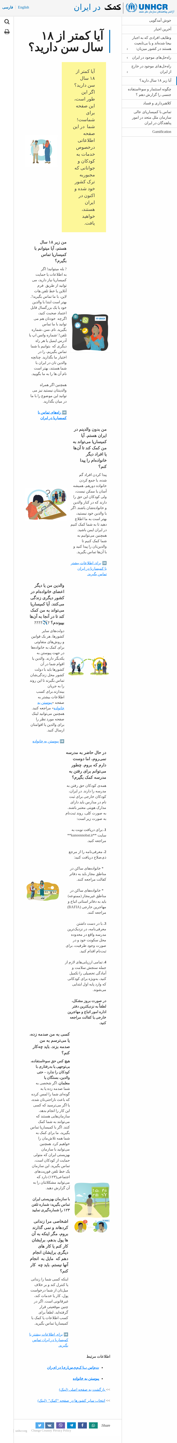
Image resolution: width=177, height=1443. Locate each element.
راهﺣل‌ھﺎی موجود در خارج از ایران (151, 69)
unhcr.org (21, 1430)
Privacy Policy (62, 1430)
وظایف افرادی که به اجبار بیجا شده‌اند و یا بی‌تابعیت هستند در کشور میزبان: (151, 43)
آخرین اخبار (162, 29)
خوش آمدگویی (160, 20)
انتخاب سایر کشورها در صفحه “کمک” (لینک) (71, 1401)
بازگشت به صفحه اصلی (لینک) (82, 1389)
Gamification (161, 132)
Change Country (41, 1430)
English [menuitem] (23, 7)
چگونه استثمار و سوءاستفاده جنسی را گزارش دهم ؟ (149, 92)
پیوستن (53, 741)
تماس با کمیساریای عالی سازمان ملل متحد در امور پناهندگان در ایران (151, 117)
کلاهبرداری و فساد (157, 103)
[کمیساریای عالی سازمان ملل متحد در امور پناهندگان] (139, 8)
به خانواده (40, 741)
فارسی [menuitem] (7, 7)
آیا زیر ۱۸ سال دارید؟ (155, 80)
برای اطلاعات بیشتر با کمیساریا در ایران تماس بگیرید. (89, 568)
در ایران (87, 7)
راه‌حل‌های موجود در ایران (151, 57)
